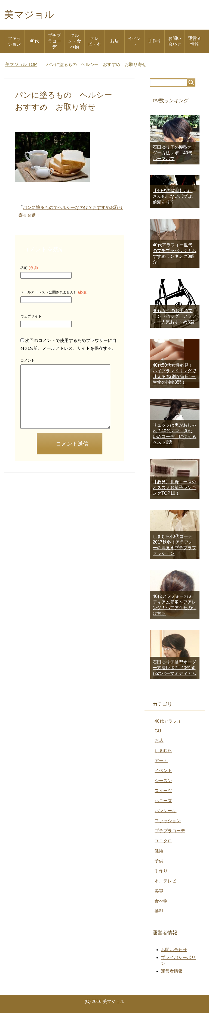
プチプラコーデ (54, 41)
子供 (159, 861)
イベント (134, 41)
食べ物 (161, 901)
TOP (21, 64)
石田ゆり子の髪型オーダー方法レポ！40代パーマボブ (174, 153)
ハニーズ (163, 800)
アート (161, 760)
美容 (159, 891)
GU (158, 731)
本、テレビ (165, 881)
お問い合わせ (174, 41)
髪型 (159, 911)
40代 (34, 41)
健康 (159, 851)
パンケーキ (165, 810)
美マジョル (29, 14)
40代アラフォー (170, 721)
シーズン (163, 780)
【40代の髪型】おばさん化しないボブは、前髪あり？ (174, 196)
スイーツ (163, 790)
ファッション (14, 41)
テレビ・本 (94, 41)
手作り (154, 41)
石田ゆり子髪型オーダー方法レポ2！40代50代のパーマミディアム (174, 668)
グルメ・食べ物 (74, 41)
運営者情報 (194, 41)
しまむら (163, 750)
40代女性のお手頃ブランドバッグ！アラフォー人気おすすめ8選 (174, 316)
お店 (114, 41)
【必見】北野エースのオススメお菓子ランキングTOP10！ (174, 487)
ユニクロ (163, 841)
